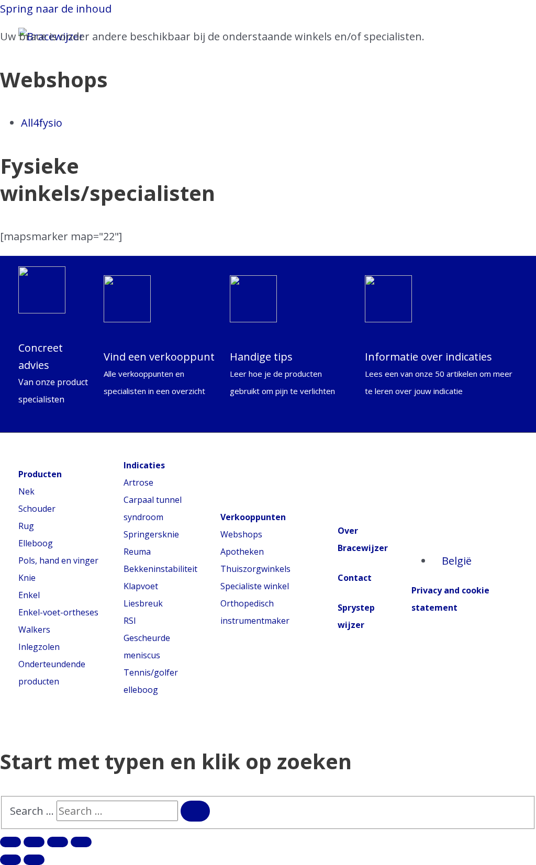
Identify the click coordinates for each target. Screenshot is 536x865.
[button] (22, 125)
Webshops (241, 534)
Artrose (138, 482)
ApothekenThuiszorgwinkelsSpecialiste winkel (255, 569)
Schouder (36, 508)
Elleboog (35, 543)
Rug (26, 526)
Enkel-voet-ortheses (58, 612)
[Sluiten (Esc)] (10, 842)
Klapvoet (141, 586)
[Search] (195, 811)
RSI (130, 620)
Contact (355, 577)
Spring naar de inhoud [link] (55, 9)
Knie (27, 577)
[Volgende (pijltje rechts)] (34, 860)
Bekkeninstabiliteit (160, 569)
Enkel (29, 595)
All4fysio (41, 123)
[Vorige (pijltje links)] (10, 860)
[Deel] (34, 842)
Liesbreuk (143, 603)
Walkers (34, 629)
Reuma (137, 551)
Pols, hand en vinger (58, 560)
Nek (26, 491)
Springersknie (151, 534)
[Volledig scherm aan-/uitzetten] (57, 842)
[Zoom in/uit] (81, 842)
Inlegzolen (39, 647)
